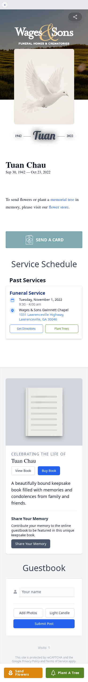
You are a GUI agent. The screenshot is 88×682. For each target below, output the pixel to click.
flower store (59, 207)
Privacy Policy (31, 661)
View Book (23, 470)
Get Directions (26, 329)
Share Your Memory (30, 543)
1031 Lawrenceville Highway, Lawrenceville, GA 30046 (41, 316)
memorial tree (62, 199)
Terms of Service (57, 661)
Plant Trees (61, 329)
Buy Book (49, 470)
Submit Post (44, 623)
